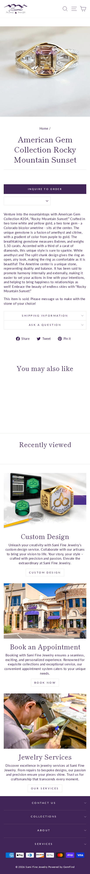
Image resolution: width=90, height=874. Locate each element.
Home (44, 128)
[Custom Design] (45, 500)
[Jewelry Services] (45, 721)
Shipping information (45, 315)
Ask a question (45, 324)
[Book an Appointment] (45, 611)
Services (44, 843)
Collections (44, 816)
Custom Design (45, 572)
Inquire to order (45, 189)
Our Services (45, 788)
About (43, 830)
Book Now (45, 682)
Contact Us (44, 802)
